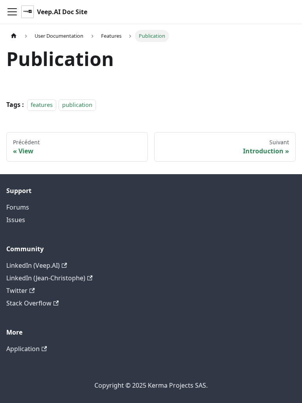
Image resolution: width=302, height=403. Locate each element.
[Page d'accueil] (13, 36)
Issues (15, 219)
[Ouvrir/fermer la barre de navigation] (12, 12)
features (42, 105)
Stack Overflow (29, 303)
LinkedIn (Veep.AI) (33, 265)
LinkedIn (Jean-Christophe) (45, 278)
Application (23, 348)
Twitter (17, 290)
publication (77, 105)
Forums (17, 207)
